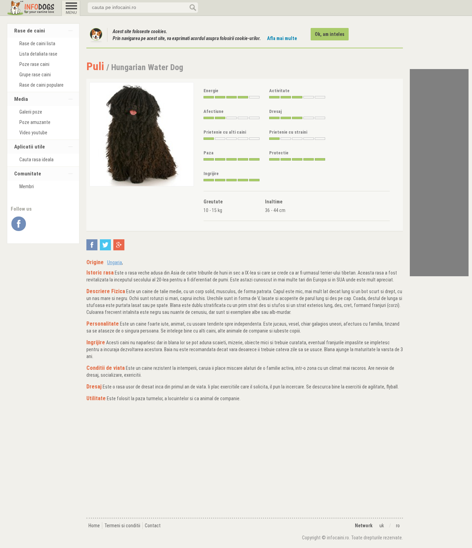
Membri (26, 186)
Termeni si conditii (122, 525)
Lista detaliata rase (38, 54)
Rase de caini (29, 31)
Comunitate (27, 174)
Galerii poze (30, 112)
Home (94, 525)
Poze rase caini (34, 64)
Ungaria (114, 262)
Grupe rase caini (35, 74)
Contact (153, 525)
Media (21, 99)
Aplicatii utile (29, 147)
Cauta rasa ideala (36, 159)
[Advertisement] (244, 460)
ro (398, 525)
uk (381, 525)
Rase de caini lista (37, 43)
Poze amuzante (34, 122)
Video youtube (33, 132)
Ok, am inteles (329, 34)
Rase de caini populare (41, 85)
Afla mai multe (282, 38)
